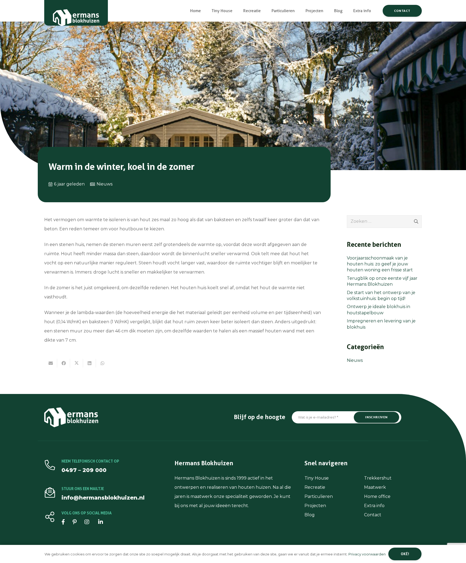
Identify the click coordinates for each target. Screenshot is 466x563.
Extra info (374, 505)
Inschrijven (376, 417)
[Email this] (50, 363)
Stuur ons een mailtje (82, 489)
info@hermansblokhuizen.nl (103, 497)
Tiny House (316, 478)
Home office (377, 496)
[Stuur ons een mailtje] (52, 492)
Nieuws (104, 184)
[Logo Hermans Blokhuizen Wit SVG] (76, 15)
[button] (236, 10)
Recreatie (314, 487)
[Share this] (63, 363)
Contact (372, 514)
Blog (309, 514)
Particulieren (318, 496)
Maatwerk (375, 487)
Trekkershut (378, 478)
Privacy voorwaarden (367, 554)
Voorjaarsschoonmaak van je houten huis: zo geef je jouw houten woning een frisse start (380, 264)
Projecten (315, 505)
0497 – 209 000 (84, 470)
